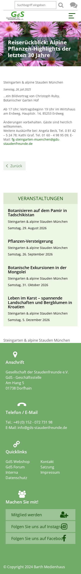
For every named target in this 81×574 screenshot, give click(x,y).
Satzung (47, 467)
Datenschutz (16, 477)
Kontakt (47, 461)
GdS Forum (74, 5)
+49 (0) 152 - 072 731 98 (32, 422)
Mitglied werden (26, 514)
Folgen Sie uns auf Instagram (38, 526)
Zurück (16, 165)
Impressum (50, 472)
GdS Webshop (18, 461)
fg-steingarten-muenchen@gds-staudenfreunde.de (31, 141)
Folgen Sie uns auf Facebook (38, 538)
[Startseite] (15, 15)
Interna (12, 472)
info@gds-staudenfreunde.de (42, 427)
